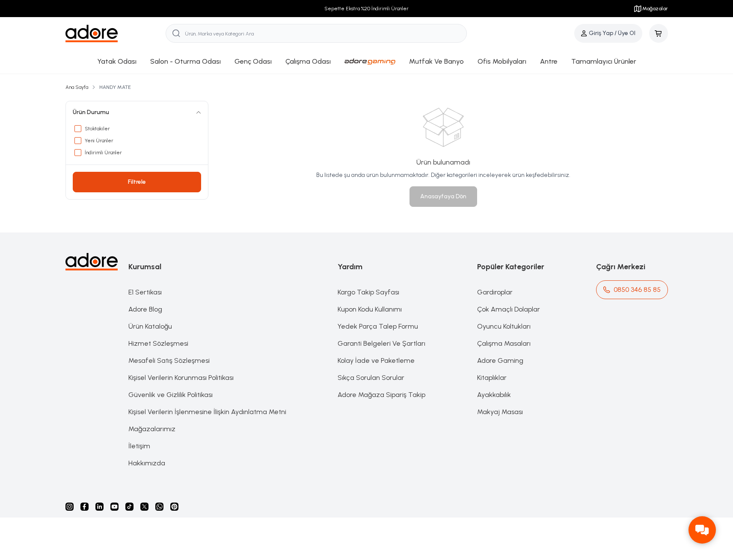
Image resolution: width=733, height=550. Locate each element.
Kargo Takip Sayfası (368, 292)
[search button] (176, 33)
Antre (549, 61)
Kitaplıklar (492, 378)
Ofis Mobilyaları (502, 61)
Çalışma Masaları (504, 343)
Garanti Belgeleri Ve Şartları (381, 343)
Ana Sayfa (76, 87)
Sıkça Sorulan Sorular (371, 378)
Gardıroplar (495, 292)
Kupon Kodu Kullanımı (370, 309)
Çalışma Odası (308, 61)
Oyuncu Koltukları (504, 326)
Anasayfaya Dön (443, 196)
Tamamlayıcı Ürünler (603, 61)
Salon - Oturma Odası (185, 61)
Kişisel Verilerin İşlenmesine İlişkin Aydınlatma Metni (207, 412)
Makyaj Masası (500, 412)
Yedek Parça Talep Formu (378, 326)
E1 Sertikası (145, 292)
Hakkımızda (146, 463)
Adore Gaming (500, 360)
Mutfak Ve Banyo (436, 61)
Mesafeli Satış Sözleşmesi (169, 360)
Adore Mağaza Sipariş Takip (381, 395)
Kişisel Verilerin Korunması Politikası (181, 378)
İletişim (139, 446)
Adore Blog (145, 309)
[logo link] (115, 33)
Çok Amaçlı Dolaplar (508, 309)
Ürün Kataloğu (150, 326)
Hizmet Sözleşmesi (158, 343)
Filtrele (137, 181)
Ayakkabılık (494, 395)
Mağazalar (655, 9)
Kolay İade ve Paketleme (376, 360)
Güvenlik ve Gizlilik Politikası (170, 395)
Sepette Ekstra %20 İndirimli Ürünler (366, 9)
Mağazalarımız (151, 429)
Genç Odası (253, 61)
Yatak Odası (117, 61)
